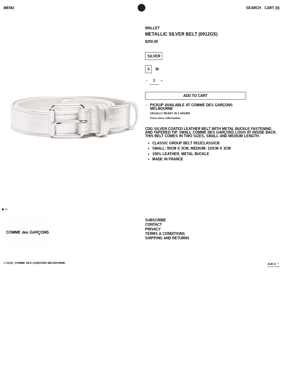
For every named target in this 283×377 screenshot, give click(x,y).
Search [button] (253, 8)
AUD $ (272, 264)
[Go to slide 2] (6, 209)
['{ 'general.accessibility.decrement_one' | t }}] (146, 81)
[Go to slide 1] (3, 209)
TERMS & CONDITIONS (165, 234)
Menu (9, 8)
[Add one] (162, 81)
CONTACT (153, 224)
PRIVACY (153, 229)
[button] (74, 113)
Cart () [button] (271, 8)
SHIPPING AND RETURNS (167, 238)
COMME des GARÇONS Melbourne (40, 262)
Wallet (152, 28)
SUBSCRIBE (155, 220)
